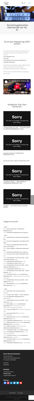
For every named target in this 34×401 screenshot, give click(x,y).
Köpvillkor (6, 363)
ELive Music (12, 393)
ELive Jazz (20, 393)
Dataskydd (6, 364)
